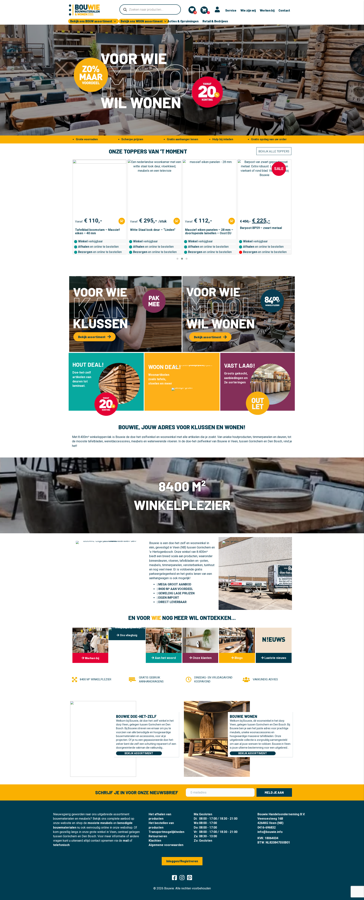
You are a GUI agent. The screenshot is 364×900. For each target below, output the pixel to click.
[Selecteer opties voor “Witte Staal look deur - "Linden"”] (121, 221)
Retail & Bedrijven (215, 21)
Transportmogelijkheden (166, 832)
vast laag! (239, 365)
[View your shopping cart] (204, 10)
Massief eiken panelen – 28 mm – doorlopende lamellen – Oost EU (154, 231)
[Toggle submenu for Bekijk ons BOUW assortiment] (115, 21)
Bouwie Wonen (243, 716)
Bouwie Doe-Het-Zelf (136, 716)
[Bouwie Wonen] (217, 738)
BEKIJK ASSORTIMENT (139, 753)
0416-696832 (266, 827)
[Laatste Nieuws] (274, 645)
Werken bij (267, 10)
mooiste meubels (100, 823)
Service (230, 10)
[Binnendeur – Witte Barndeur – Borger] (264, 188)
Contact (284, 10)
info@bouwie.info (270, 832)
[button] (177, 259)
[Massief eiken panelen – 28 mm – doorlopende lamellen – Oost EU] (154, 188)
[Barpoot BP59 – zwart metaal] (209, 188)
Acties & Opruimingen (182, 21)
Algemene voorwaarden (166, 845)
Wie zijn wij (248, 10)
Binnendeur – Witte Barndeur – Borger (262, 231)
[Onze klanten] (200, 645)
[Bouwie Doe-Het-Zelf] (103, 738)
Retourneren (158, 836)
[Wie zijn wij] (164, 645)
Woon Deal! (164, 366)
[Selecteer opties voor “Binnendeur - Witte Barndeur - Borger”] (286, 221)
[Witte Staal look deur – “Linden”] (99, 188)
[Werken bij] (90, 645)
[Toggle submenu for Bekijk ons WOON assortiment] (165, 21)
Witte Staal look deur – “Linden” (97, 230)
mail (126, 840)
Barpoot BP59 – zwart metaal (206, 228)
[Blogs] (237, 645)
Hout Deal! (88, 364)
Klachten (155, 840)
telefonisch (61, 845)
